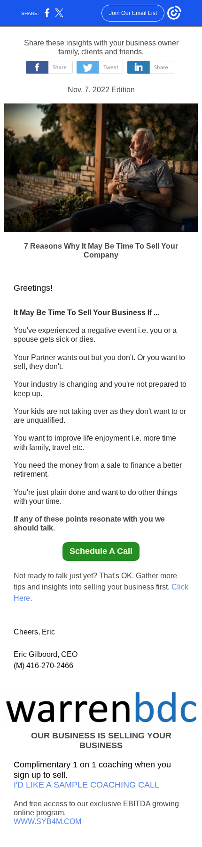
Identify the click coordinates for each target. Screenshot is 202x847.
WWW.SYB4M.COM (47, 821)
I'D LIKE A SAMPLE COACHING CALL (86, 784)
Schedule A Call (101, 551)
